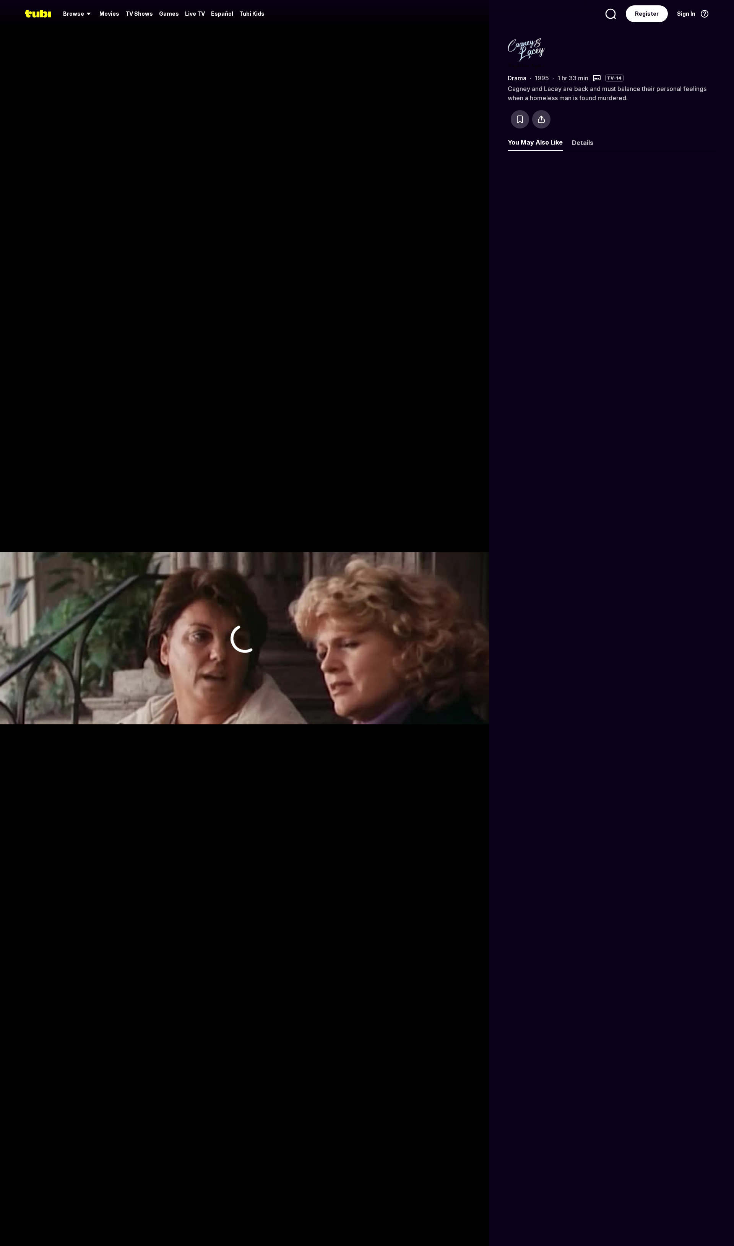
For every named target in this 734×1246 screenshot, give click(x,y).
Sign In (686, 13)
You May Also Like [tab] (535, 142)
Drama (517, 78)
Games (169, 13)
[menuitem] (78, 13)
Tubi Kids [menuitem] (252, 13)
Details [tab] (582, 142)
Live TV (195, 13)
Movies (109, 13)
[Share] (541, 119)
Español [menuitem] (222, 13)
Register (647, 13)
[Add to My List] (520, 119)
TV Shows (139, 13)
